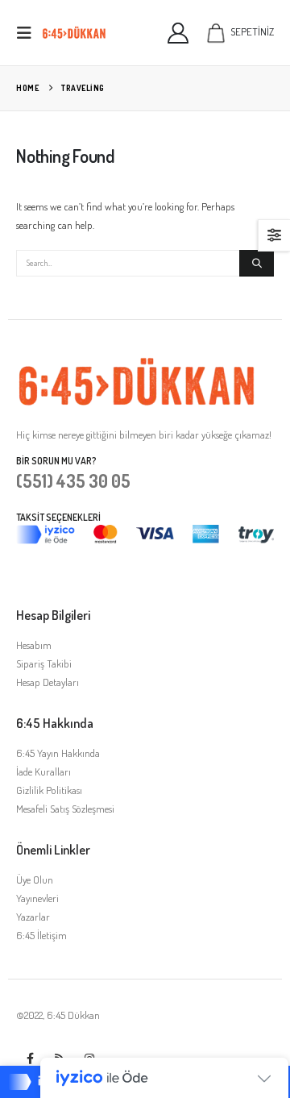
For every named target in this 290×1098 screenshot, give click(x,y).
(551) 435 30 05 (73, 480)
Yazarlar (33, 916)
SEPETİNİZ (252, 31)
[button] (29, 33)
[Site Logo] (74, 33)
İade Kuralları (43, 771)
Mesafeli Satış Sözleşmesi (65, 808)
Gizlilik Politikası (49, 790)
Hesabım (34, 644)
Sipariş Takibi (44, 663)
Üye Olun (34, 879)
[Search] (256, 263)
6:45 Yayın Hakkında (58, 753)
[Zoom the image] (137, 365)
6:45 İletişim (41, 935)
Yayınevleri (37, 898)
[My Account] (178, 33)
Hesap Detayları (47, 682)
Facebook (30, 1058)
